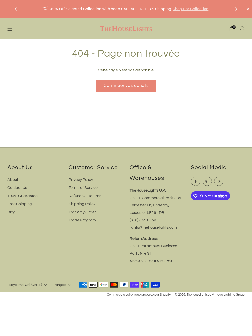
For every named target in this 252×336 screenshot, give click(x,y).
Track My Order (82, 212)
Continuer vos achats (126, 85)
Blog (11, 212)
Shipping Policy (82, 204)
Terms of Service (83, 188)
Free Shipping (19, 204)
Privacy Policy (81, 180)
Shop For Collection (190, 9)
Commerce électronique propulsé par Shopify (139, 294)
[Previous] (16, 9)
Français (59, 285)
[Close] (248, 9)
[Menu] (9, 28)
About (12, 180)
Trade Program (82, 220)
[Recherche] (242, 28)
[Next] (236, 9)
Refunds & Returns (85, 196)
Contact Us (17, 188)
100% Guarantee (22, 196)
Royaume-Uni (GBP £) (25, 285)
